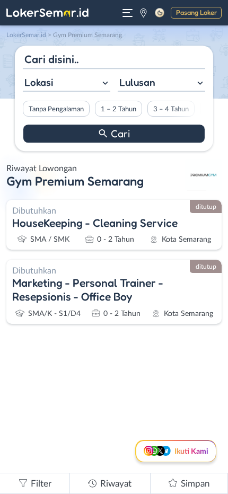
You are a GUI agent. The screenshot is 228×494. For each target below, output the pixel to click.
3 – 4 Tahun (171, 109)
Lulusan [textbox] (137, 82)
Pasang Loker (196, 12)
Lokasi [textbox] (38, 82)
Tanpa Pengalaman (56, 109)
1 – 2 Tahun (118, 109)
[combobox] (66, 83)
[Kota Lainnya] (143, 13)
